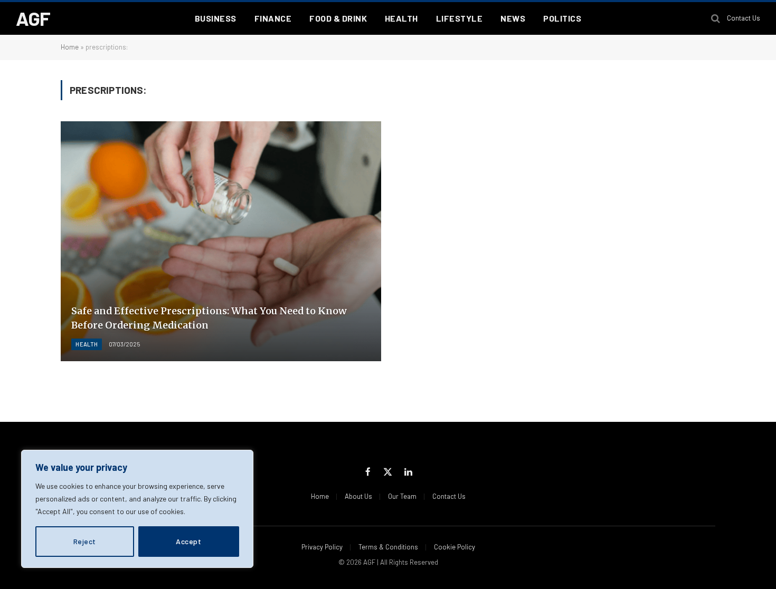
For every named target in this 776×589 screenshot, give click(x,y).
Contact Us (743, 18)
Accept (188, 541)
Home (70, 47)
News (512, 18)
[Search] (715, 19)
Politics (562, 18)
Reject (84, 541)
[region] (137, 509)
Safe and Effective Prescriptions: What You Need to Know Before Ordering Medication (209, 318)
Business (215, 18)
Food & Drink (338, 18)
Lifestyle (459, 18)
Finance (272, 18)
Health (401, 18)
